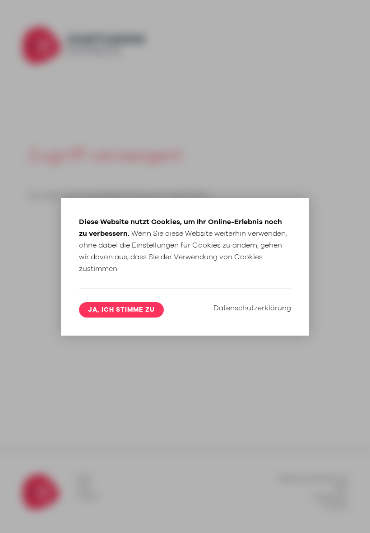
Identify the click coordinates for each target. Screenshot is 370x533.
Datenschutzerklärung (252, 308)
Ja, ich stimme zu (121, 310)
